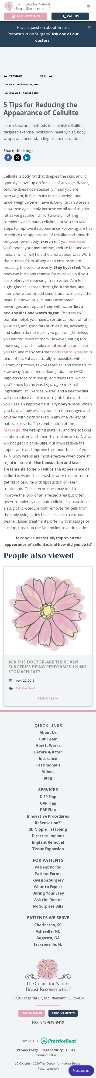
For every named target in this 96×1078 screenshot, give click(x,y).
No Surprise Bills (48, 906)
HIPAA (70, 1050)
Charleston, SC (48, 924)
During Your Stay (48, 893)
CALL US (72, 16)
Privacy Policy (27, 1050)
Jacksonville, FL (48, 944)
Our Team (48, 739)
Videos (48, 771)
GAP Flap (48, 803)
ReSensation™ (48, 822)
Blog (48, 778)
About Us (48, 732)
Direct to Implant (48, 835)
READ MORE (46, 698)
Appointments (63, 1013)
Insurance (48, 758)
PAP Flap (48, 809)
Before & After (48, 752)
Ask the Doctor (27, 688)
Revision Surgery (48, 880)
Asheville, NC (48, 931)
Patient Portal (48, 867)
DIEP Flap (48, 796)
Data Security (52, 1050)
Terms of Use (46, 1055)
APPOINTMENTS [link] (27, 16)
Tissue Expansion (48, 848)
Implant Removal (48, 842)
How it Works (48, 745)
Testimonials (48, 765)
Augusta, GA (48, 937)
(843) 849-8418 (31, 1013)
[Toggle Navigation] (88, 6)
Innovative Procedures (48, 816)
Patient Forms (48, 873)
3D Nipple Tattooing (48, 829)
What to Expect (48, 886)
